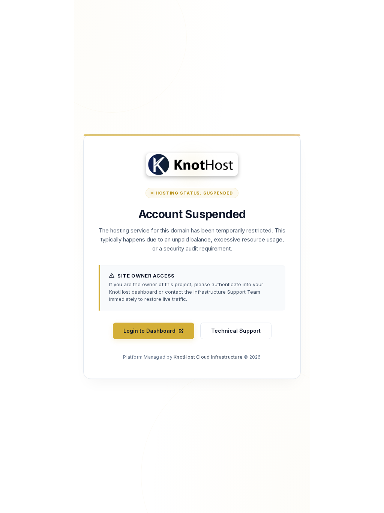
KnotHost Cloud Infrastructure (208, 357)
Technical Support (236, 330)
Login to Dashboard (149, 330)
